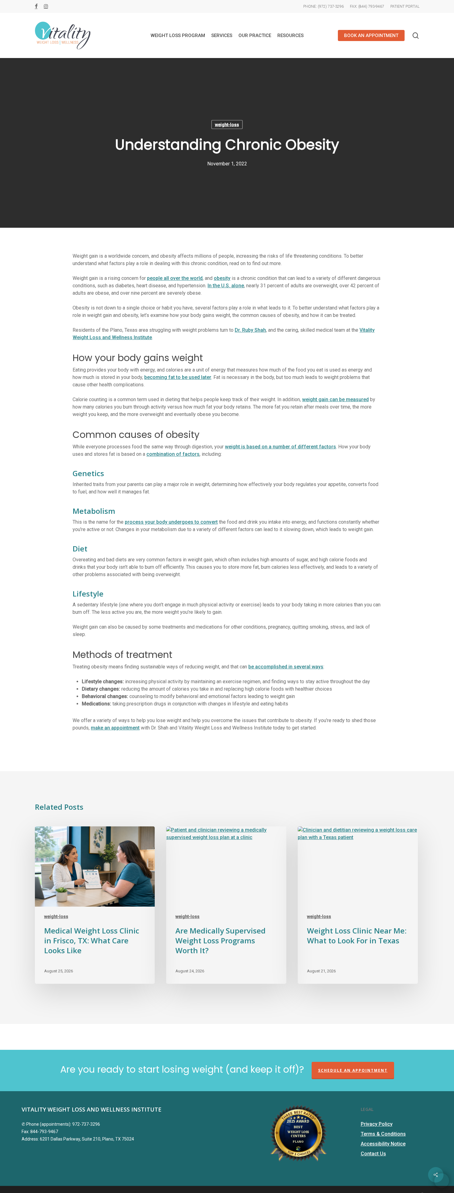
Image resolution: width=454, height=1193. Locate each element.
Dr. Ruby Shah (250, 330)
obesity (222, 278)
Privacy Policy (377, 1124)
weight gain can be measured (335, 399)
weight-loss (227, 124)
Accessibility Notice (383, 1144)
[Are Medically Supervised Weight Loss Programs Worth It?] (226, 905)
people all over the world (175, 278)
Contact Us (373, 1154)
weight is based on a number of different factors (280, 447)
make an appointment (115, 728)
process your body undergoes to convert (171, 522)
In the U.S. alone (226, 286)
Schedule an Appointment (353, 1070)
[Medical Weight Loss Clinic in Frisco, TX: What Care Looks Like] (95, 905)
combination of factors (173, 454)
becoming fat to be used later (177, 377)
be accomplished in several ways (285, 667)
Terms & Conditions (383, 1134)
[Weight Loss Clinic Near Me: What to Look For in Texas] (358, 905)
